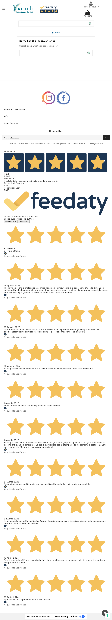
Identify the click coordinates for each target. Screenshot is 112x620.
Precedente (10, 222)
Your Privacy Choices (66, 616)
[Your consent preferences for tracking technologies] (107, 615)
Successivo (23, 222)
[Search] (90, 23)
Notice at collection (38, 616)
